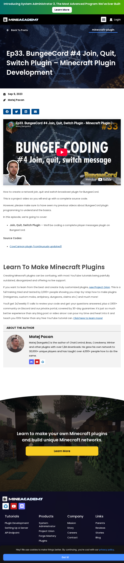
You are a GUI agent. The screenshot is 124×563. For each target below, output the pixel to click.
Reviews (100, 527)
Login (117, 19)
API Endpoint (12, 532)
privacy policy (106, 549)
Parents (100, 523)
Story (70, 527)
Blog (98, 537)
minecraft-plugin (103, 29)
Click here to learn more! (88, 318)
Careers (72, 532)
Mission (71, 523)
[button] (103, 19)
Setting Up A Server (16, 527)
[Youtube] (37, 361)
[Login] (111, 19)
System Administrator (47, 524)
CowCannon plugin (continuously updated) (36, 246)
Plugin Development (17, 523)
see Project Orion (99, 287)
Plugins (43, 540)
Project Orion (46, 531)
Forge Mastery (47, 536)
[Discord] (22, 506)
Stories (100, 532)
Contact (72, 537)
